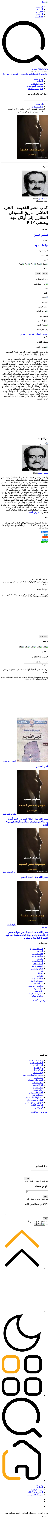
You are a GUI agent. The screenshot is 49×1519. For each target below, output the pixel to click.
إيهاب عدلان (38, 1072)
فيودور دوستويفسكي (34, 1102)
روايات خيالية (37, 996)
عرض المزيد (33, 512)
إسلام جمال (38, 1070)
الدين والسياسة (9, 813)
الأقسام (39, 12)
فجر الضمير (42, 766)
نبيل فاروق (38, 1067)
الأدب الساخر (37, 961)
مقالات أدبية (37, 983)
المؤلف (38, 334)
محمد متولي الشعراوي (33, 1075)
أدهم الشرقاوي (36, 1063)
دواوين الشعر (37, 968)
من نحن (39, 1485)
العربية (40, 951)
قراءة (45, 273)
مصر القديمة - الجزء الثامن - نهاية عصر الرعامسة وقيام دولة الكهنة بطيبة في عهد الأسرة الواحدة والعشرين (26, 935)
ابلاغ (45, 1196)
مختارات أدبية (37, 981)
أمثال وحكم (38, 963)
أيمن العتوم (38, 1065)
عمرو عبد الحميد (36, 1060)
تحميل (38, 273)
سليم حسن (43, 198)
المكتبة (40, 9)
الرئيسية (39, 7)
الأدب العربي (37, 953)
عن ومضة (38, 79)
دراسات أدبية (37, 106)
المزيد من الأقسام (40, 1000)
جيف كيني (38, 1077)
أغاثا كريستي (37, 1085)
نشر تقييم (43, 636)
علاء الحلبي (38, 1090)
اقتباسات (39, 17)
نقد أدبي (39, 976)
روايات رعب (37, 988)
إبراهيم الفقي (37, 1105)
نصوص (40, 958)
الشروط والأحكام (35, 88)
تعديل (27, 1178)
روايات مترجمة (9, 872)
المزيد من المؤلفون (39, 1112)
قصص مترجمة (9, 761)
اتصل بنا (6, 74)
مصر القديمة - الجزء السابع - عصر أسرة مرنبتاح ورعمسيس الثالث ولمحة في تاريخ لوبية (26, 821)
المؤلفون (39, 14)
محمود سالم (37, 1082)
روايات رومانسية (35, 986)
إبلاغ (46, 337)
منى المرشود (37, 1095)
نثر (41, 971)
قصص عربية (37, 966)
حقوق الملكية (37, 83)
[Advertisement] (24, 417)
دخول (45, 69)
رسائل (40, 973)
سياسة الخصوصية (35, 86)
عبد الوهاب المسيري (34, 1097)
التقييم (23, 334)
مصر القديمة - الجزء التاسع (34, 877)
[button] (44, 532)
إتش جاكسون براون (34, 1100)
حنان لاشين (38, 1087)
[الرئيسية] (22, 1480)
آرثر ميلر (39, 1107)
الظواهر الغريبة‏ (36, 948)
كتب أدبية (39, 991)
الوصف (45, 334)
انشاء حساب (37, 69)
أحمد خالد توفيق (36, 1092)
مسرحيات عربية (36, 993)
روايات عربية (37, 956)
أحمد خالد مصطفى (35, 1080)
